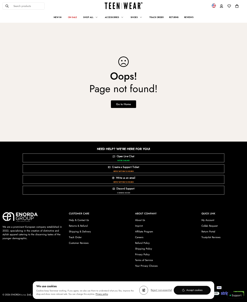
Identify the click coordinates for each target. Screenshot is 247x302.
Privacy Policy (142, 254)
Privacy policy (102, 294)
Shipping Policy (143, 249)
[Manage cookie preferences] (143, 290)
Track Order (75, 237)
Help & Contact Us (79, 220)
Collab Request (209, 226)
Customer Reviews (79, 243)
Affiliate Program (144, 231)
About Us (140, 220)
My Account (207, 220)
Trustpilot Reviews (210, 237)
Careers (139, 237)
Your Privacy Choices (146, 266)
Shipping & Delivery (80, 231)
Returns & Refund (78, 226)
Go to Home (123, 104)
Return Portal (208, 231)
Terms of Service (144, 260)
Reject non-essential (161, 290)
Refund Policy (142, 243)
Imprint (139, 226)
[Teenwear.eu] (123, 6)
